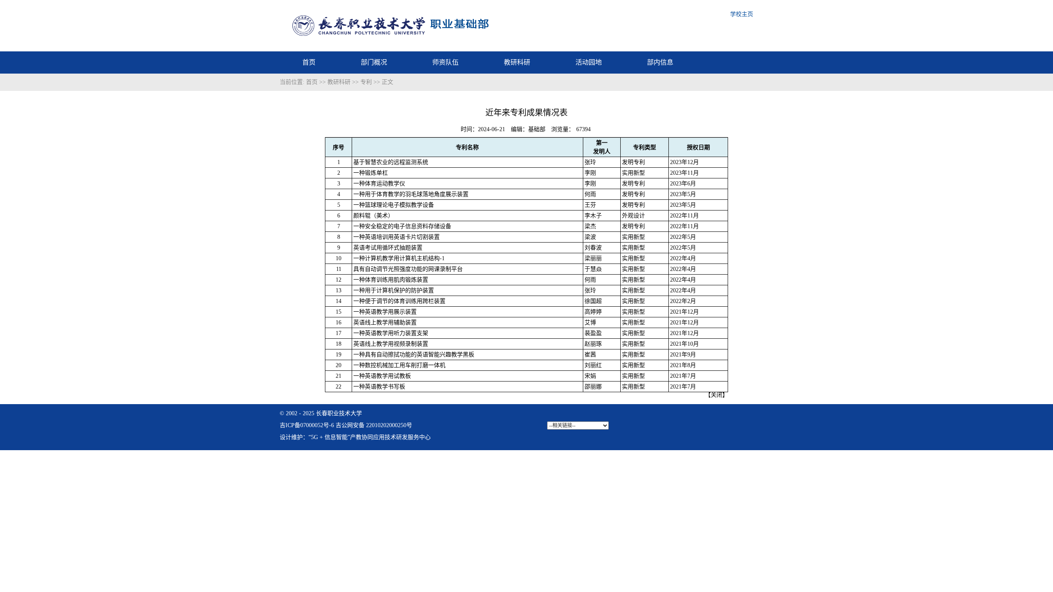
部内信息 (660, 62)
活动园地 (588, 62)
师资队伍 (445, 62)
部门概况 (374, 62)
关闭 (716, 395)
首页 (308, 62)
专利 (366, 82)
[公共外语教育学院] (416, 30)
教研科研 (517, 62)
